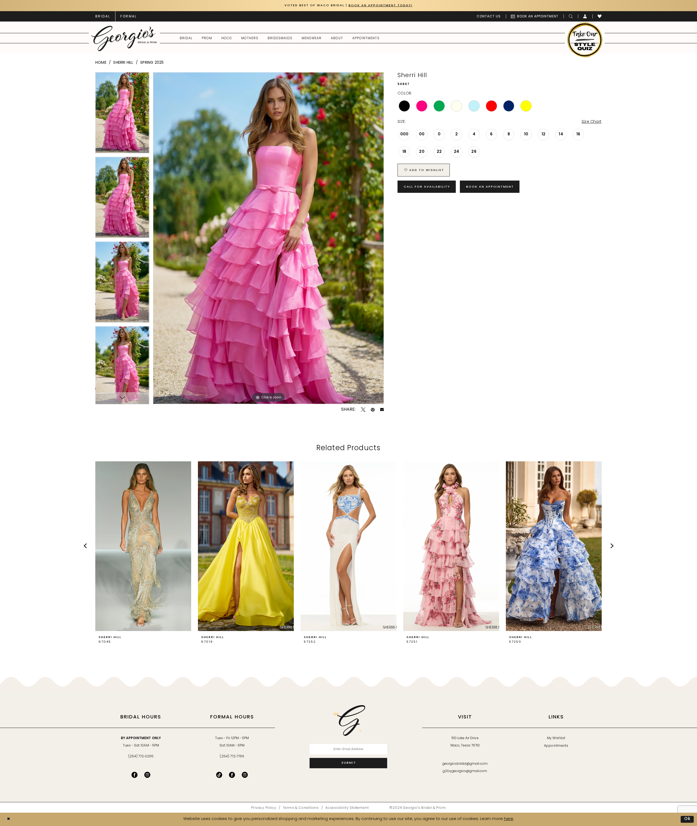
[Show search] (571, 16)
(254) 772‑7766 (232, 756)
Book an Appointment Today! (380, 5)
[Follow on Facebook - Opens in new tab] (232, 775)
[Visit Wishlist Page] (599, 16)
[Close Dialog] (8, 819)
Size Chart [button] (591, 122)
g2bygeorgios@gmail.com (465, 771)
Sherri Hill (123, 63)
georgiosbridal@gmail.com (465, 764)
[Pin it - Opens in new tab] (373, 409)
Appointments (556, 746)
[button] (585, 16)
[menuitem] (102, 16)
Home (100, 63)
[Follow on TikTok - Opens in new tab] (219, 775)
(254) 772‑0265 (141, 756)
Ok (687, 819)
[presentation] (143, 546)
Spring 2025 (152, 63)
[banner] (124, 38)
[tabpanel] (122, 114)
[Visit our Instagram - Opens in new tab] (147, 775)
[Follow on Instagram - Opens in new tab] (245, 775)
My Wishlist (556, 738)
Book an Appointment (490, 186)
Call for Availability (427, 186)
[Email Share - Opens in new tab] (382, 410)
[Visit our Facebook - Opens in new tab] (134, 775)
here (508, 819)
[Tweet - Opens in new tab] (363, 409)
